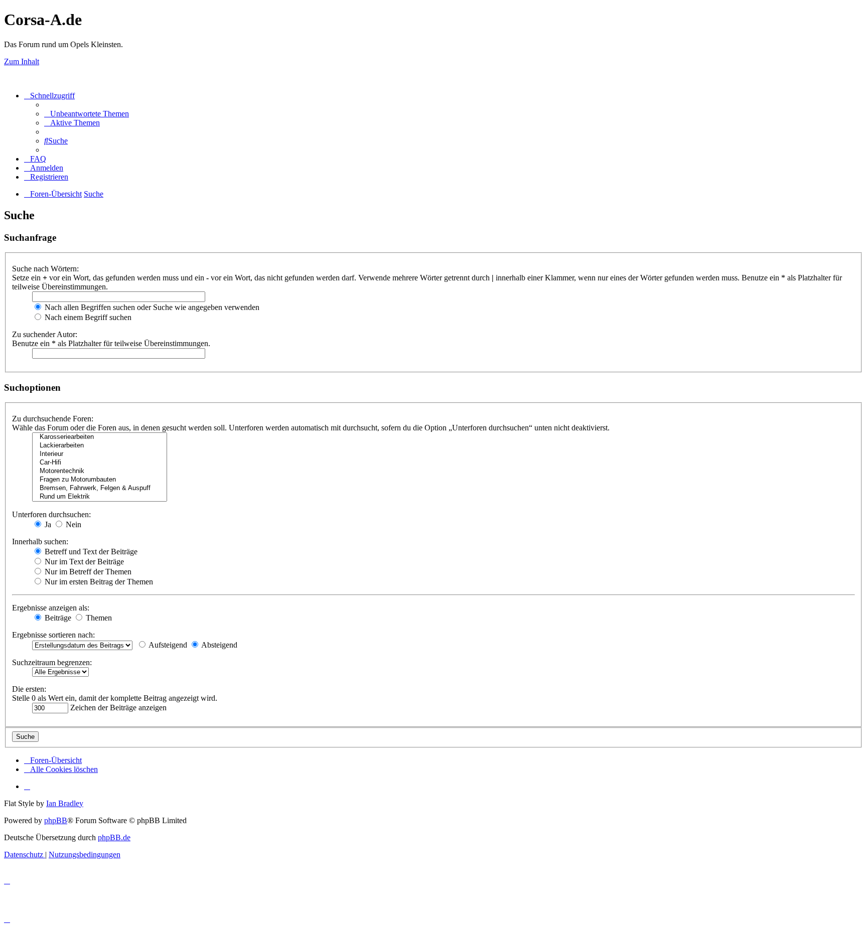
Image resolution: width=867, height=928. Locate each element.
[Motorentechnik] (100, 471)
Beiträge (57, 617)
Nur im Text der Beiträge (83, 561)
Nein (72, 524)
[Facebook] (27, 786)
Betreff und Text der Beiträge (90, 551)
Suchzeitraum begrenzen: (52, 662)
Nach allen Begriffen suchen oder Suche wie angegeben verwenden (151, 307)
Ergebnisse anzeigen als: (50, 607)
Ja (47, 524)
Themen (98, 617)
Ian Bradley (64, 803)
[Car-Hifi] (100, 462)
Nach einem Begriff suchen (87, 317)
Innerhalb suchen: (40, 541)
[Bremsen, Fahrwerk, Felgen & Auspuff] (100, 488)
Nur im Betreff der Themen (87, 571)
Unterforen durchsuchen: (51, 514)
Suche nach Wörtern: (45, 268)
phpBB (55, 820)
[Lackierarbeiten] (100, 445)
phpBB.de (114, 837)
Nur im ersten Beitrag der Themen (98, 581)
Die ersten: (29, 689)
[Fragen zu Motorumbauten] (100, 480)
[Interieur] (100, 454)
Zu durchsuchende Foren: (52, 418)
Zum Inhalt (21, 61)
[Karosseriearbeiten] (100, 437)
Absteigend (218, 645)
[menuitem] (86, 113)
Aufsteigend (167, 645)
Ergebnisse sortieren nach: (53, 635)
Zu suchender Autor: (44, 334)
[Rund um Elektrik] (100, 497)
